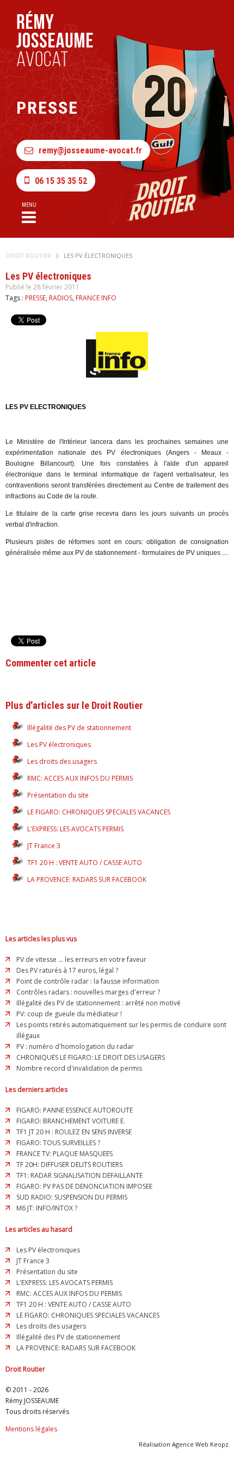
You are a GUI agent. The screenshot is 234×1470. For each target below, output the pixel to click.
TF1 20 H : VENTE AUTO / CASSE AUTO (84, 862)
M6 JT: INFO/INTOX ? (46, 1208)
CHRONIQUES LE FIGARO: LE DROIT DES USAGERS (90, 1057)
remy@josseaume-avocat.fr (90, 150)
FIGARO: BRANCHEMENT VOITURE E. (70, 1121)
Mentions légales (31, 1429)
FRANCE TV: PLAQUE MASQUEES (64, 1153)
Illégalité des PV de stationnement (79, 727)
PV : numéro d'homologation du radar (75, 1046)
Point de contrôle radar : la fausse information (87, 981)
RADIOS (60, 297)
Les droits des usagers (62, 761)
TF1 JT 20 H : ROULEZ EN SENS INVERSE (74, 1132)
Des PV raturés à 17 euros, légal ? (67, 970)
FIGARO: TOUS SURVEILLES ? (58, 1142)
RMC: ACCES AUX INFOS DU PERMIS (80, 778)
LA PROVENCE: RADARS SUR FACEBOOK (86, 879)
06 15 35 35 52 (61, 181)
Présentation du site (58, 795)
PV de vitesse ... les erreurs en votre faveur (81, 959)
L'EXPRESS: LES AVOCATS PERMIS (75, 828)
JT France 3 (43, 845)
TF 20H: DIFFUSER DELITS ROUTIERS (69, 1164)
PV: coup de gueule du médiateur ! (69, 1013)
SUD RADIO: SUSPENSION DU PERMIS (71, 1197)
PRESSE (35, 297)
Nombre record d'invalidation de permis (79, 1068)
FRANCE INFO (96, 297)
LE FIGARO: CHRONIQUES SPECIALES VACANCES (98, 812)
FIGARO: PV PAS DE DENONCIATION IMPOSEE (84, 1186)
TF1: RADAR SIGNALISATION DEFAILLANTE (79, 1175)
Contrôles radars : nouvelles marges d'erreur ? (88, 992)
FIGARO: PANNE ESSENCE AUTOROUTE (74, 1110)
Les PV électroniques (98, 255)
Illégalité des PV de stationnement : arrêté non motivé (98, 1003)
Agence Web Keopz (200, 1444)
